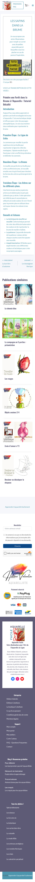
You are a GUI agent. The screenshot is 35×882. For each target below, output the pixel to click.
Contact (9, 747)
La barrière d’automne (7, 263)
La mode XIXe (11, 838)
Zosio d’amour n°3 (12, 445)
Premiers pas (17, 5)
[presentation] (17, 294)
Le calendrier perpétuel (15, 859)
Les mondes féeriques (14, 849)
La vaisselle (11, 833)
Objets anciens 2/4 (12, 412)
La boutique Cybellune (15, 707)
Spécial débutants (13, 808)
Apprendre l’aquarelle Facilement (20, 875)
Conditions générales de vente (17, 715)
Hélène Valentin (12, 699)
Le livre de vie (11, 818)
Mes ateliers (11, 735)
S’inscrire (17, 546)
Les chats (10, 854)
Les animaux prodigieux (15, 844)
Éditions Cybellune (13, 703)
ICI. (10, 82)
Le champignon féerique (27, 263)
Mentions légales (12, 719)
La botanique (11, 823)
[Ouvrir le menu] (33, 5)
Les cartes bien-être (14, 828)
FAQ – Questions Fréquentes (17, 743)
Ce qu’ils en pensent (14, 711)
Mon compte (11, 727)
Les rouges (9, 378)
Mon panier (11, 731)
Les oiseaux (11, 813)
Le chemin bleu (10, 308)
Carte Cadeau (12, 739)
